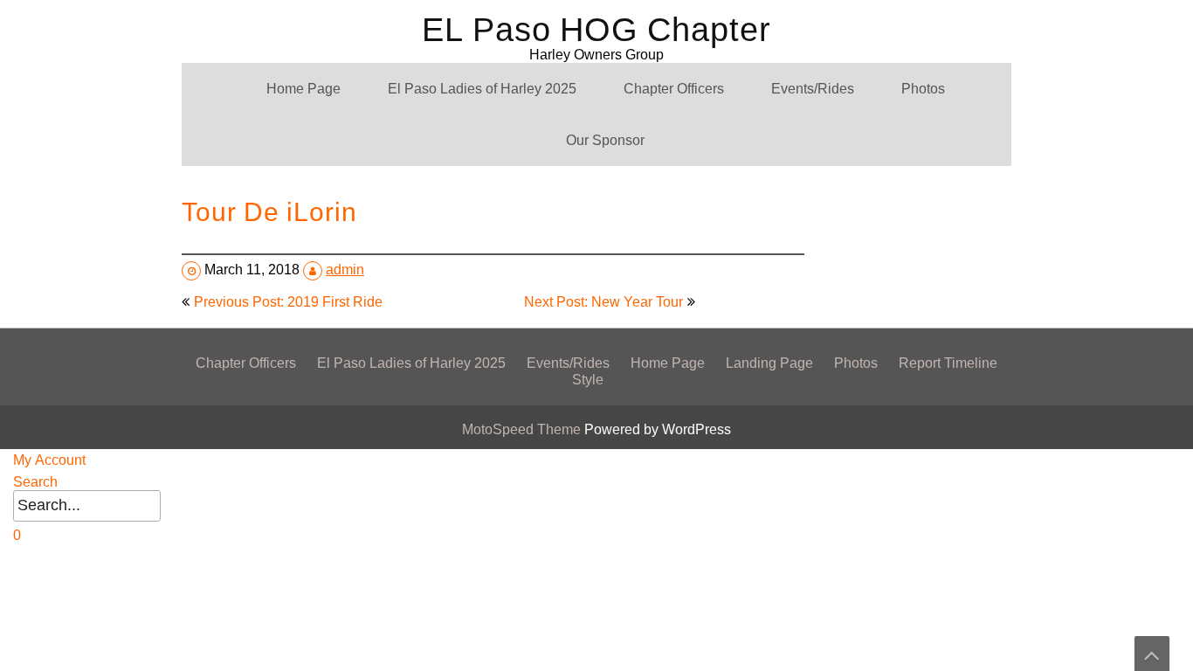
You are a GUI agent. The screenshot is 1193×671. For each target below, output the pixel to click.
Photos (923, 88)
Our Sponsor (605, 140)
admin (345, 269)
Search (35, 482)
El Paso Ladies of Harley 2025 (482, 88)
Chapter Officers (674, 88)
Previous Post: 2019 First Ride (288, 302)
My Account (49, 460)
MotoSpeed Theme (523, 429)
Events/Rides (812, 88)
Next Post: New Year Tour (603, 302)
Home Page (303, 88)
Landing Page (769, 363)
